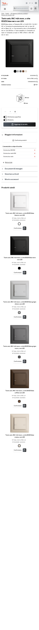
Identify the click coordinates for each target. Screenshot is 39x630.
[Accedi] (36, 3)
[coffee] (23, 71)
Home (2, 13)
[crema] (26, 71)
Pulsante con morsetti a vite (7, 15)
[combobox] (26, 8)
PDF (36, 84)
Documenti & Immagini (13, 169)
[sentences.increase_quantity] (15, 112)
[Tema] (26, 3)
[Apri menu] (5, 9)
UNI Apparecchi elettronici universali (19, 13)
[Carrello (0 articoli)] (35, 8)
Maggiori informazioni (13, 135)
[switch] (5, 117)
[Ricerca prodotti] (15, 8)
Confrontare (18, 228)
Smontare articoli (12, 174)
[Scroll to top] (34, 625)
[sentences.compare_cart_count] (31, 8)
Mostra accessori (12, 179)
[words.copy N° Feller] (37, 78)
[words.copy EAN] (37, 81)
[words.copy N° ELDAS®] (37, 75)
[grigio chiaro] (18, 71)
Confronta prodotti (21, 140)
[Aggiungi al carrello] (24, 228)
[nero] (15, 71)
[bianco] (12, 71)
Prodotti (7, 13)
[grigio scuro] (21, 71)
